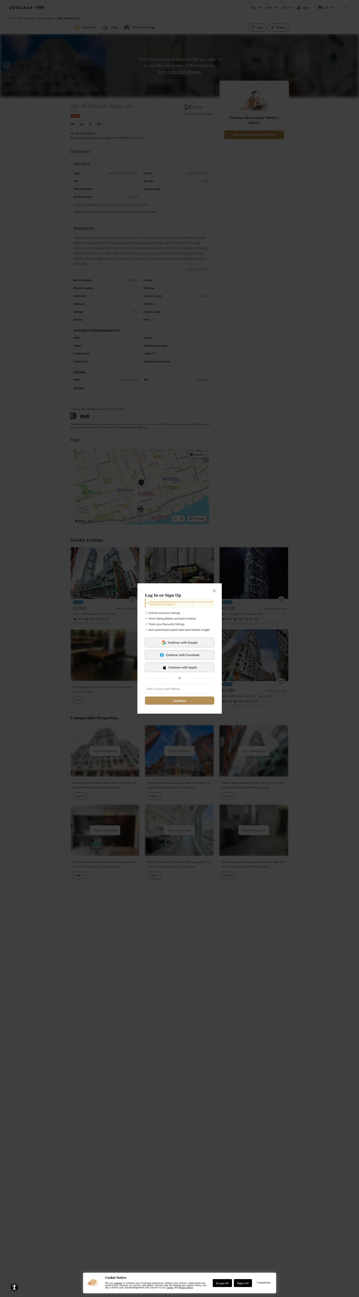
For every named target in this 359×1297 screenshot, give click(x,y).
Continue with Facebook (183, 655)
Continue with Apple (182, 667)
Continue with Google (183, 642)
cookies (118, 1283)
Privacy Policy (186, 1287)
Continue (179, 701)
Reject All (243, 1283)
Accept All (222, 1283)
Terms (169, 1287)
